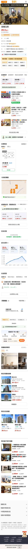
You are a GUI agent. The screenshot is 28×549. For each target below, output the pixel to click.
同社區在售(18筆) (14, 132)
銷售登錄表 (23, 204)
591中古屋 (6, 539)
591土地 (20, 537)
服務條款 (12, 541)
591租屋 (12, 539)
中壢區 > (15, 522)
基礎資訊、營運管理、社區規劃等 (14, 51)
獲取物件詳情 (16, 102)
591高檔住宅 (19, 539)
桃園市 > (11, 522)
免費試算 (22, 340)
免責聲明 (6, 541)
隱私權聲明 (19, 541)
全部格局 (23, 144)
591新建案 (14, 537)
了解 (25, 5)
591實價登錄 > (4, 522)
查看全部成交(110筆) (14, 224)
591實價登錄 (6, 537)
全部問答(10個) (14, 294)
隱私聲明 (14, 547)
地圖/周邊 (21, 300)
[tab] (4, 204)
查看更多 (14, 404)
